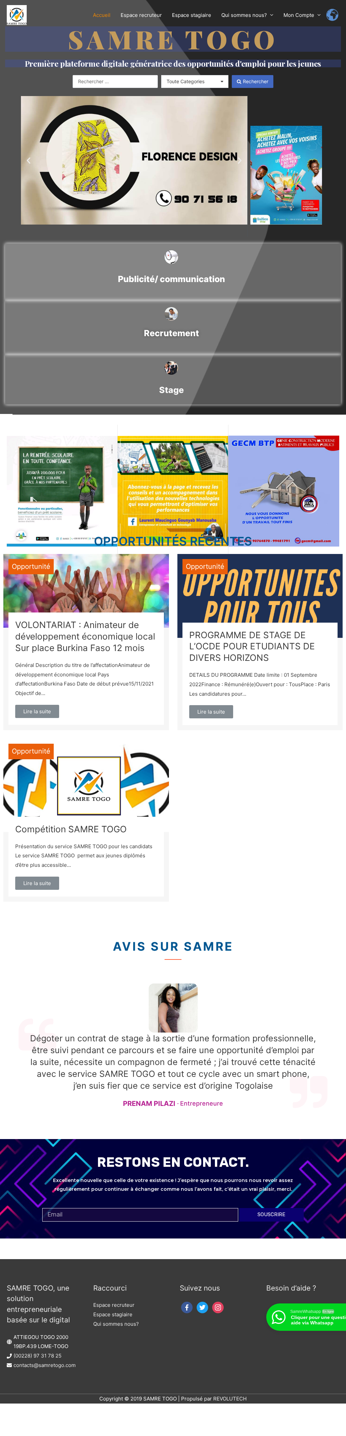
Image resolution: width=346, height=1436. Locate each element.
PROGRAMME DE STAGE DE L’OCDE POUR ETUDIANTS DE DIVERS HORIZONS (252, 646)
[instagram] (218, 1307)
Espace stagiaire (112, 1314)
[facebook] (187, 1307)
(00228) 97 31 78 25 (37, 1355)
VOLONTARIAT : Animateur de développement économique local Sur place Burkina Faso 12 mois (85, 636)
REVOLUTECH (230, 1398)
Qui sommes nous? (116, 1324)
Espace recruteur (113, 1305)
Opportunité (31, 566)
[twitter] (202, 1307)
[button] (28, 160)
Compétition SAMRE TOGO (71, 829)
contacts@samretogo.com (45, 1365)
